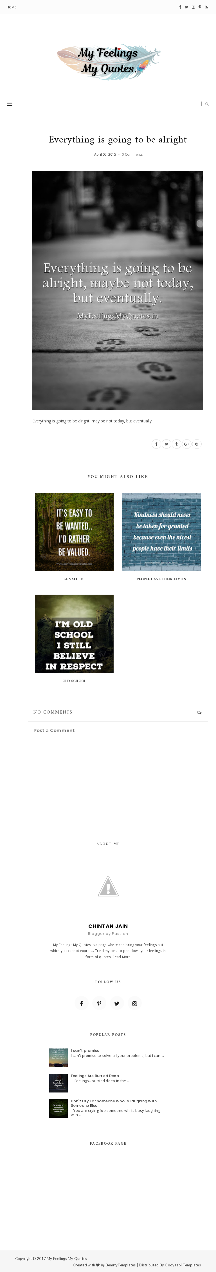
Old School (74, 681)
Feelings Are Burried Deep (95, 1075)
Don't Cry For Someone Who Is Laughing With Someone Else (114, 1103)
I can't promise (85, 1050)
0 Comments (132, 154)
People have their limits (161, 579)
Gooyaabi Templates (183, 1265)
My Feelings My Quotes (67, 1258)
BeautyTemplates (121, 1265)
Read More (121, 956)
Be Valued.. (74, 579)
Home (11, 7)
